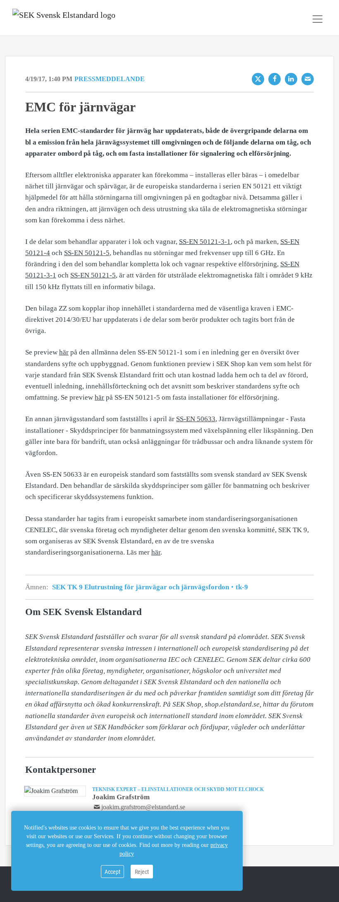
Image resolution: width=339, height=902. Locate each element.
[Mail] (307, 79)
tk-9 (241, 587)
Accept (112, 871)
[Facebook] (274, 79)
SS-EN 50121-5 (87, 253)
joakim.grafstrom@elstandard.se (143, 806)
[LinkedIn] (291, 79)
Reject (142, 871)
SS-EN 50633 (195, 419)
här (64, 352)
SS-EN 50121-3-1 (205, 242)
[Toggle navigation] (317, 19)
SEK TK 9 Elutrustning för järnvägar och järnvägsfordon (141, 587)
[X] (258, 79)
